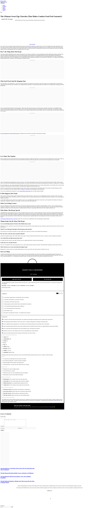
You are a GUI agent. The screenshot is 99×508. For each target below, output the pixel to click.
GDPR (46, 495)
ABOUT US (49, 490)
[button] (1, 12)
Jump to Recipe (32, 44)
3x (61, 293)
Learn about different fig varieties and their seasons (9, 133)
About (4, 10)
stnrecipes (35, 274)
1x (57, 293)
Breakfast (4, 6)
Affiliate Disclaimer (57, 495)
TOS (38, 495)
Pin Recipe (48, 279)
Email (19, 428)
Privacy (42, 495)
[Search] (12, 507)
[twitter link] (48, 499)
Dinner (4, 8)
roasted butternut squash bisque (25, 191)
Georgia (11, 19)
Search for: (2, 505)
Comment (2, 426)
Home (4, 5)
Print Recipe (17, 279)
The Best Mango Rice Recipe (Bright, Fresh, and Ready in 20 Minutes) (17, 473)
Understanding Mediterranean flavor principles (8, 218)
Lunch (4, 7)
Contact (50, 495)
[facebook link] (50, 499)
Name (1, 428)
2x (59, 293)
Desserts (4, 9)
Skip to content (3, 0)
